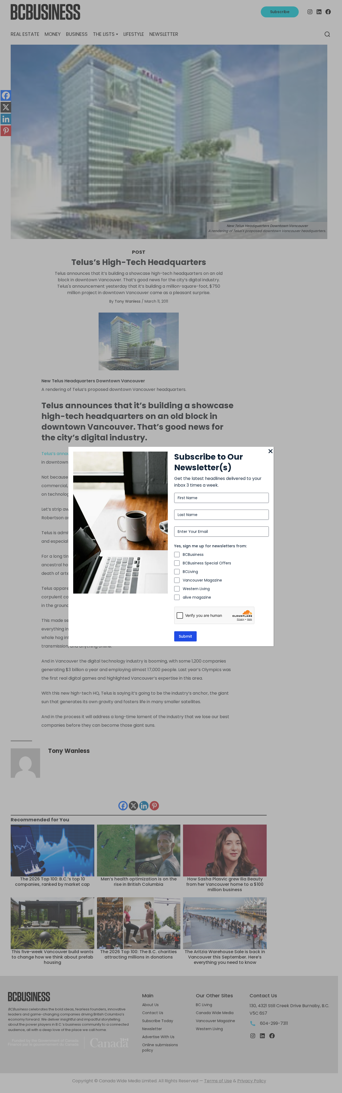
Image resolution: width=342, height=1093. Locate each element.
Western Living (196, 588)
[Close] (270, 451)
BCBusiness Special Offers (207, 563)
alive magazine (197, 597)
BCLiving (190, 571)
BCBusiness (193, 554)
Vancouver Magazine (202, 580)
